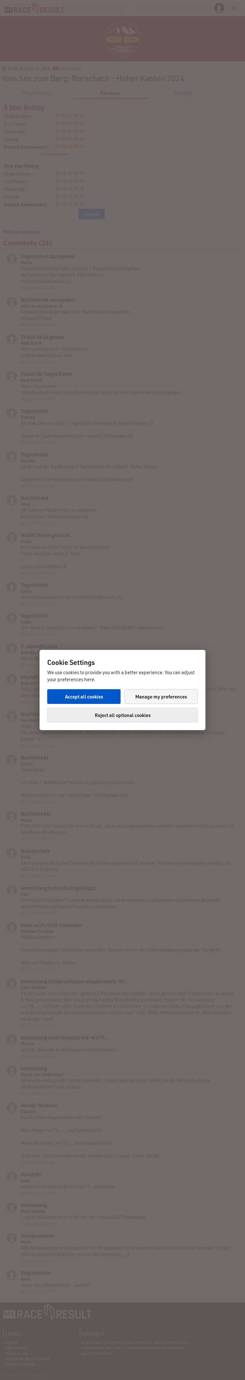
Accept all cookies (84, 696)
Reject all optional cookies (123, 715)
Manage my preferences (161, 696)
